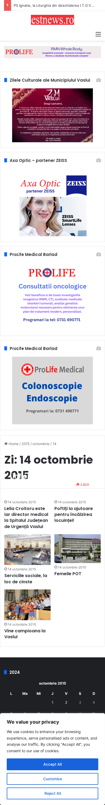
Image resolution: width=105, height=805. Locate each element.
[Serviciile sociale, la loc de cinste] (27, 549)
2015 (26, 444)
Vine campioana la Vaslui (25, 634)
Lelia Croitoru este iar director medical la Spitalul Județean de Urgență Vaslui (26, 517)
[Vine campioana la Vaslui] (27, 604)
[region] (52, 759)
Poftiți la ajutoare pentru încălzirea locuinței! (73, 514)
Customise (52, 778)
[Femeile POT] (77, 548)
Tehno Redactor (28, 485)
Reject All (52, 793)
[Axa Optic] (52, 52)
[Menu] (98, 34)
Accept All (52, 764)
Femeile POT (67, 574)
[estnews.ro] (52, 20)
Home (13, 444)
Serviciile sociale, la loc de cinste (25, 578)
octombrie (41, 444)
